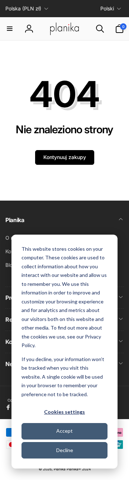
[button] (10, 29)
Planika (60, 469)
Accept (64, 431)
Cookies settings (64, 412)
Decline (64, 450)
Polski (107, 8)
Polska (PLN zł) (23, 8)
